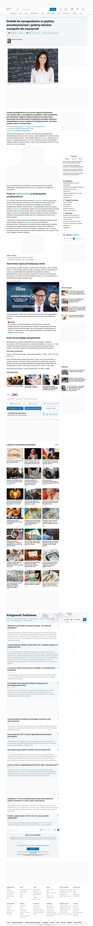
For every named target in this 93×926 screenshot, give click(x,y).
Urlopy (21, 894)
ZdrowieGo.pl (76, 905)
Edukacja (75, 13)
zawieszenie (51, 344)
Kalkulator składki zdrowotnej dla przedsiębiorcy (71, 185)
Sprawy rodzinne (36, 889)
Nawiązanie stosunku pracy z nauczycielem (21, 259)
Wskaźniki (68, 215)
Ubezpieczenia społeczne (69, 211)
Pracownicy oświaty (36, 17)
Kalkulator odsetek (50, 910)
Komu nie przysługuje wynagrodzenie (19, 130)
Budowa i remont (76, 894)
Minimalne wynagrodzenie (65, 907)
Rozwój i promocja (11, 910)
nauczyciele (19, 399)
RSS (58, 922)
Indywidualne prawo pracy (25, 889)
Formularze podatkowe (78, 912)
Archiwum (75, 907)
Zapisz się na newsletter (52, 403)
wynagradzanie (29, 222)
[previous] (41, 830)
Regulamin (45, 922)
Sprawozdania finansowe (65, 896)
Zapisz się (32, 848)
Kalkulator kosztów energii (69, 190)
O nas (8, 922)
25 (67, 240)
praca (17, 324)
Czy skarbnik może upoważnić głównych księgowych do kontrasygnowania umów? (73, 171)
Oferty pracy (75, 915)
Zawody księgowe (10, 896)
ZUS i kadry (9, 894)
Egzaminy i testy (23, 910)
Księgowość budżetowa (19, 17)
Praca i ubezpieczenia (51, 892)
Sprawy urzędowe (37, 894)
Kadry (20, 13)
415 (55, 829)
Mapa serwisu (77, 922)
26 (70, 240)
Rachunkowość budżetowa (21, 618)
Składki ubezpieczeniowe (65, 909)
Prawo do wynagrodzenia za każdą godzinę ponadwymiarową (26, 126)
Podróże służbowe (64, 910)
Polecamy (64, 368)
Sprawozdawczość (33, 618)
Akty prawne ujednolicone (38, 912)
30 (82, 240)
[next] (58, 830)
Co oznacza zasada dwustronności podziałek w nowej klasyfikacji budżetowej (73, 167)
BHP (21, 896)
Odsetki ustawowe (67, 220)
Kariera (52, 922)
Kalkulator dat (66, 198)
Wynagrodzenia (67, 207)
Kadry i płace (28, 17)
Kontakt (63, 922)
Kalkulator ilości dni (68, 196)
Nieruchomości (66, 13)
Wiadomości (10, 618)
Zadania (8, 909)
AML (61, 897)
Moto (59, 13)
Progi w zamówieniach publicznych (71, 218)
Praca (34, 896)
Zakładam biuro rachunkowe (66, 889)
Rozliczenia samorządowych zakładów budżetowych (72, 225)
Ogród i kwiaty (76, 896)
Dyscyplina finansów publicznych (71, 216)
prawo (43, 276)
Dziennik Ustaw (36, 905)
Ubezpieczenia (23, 892)
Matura (21, 914)
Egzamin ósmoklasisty (24, 915)
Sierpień (76, 236)
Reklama (70, 922)
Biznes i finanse (49, 889)
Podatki (42, 618)
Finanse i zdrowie (50, 897)
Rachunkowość (67, 205)
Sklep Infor (35, 897)
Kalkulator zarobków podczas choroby (72, 194)
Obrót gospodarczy (11, 892)
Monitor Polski (36, 907)
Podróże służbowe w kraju (65, 905)
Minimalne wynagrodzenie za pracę (71, 222)
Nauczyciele (22, 909)
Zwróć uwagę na (66, 289)
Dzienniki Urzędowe (37, 909)
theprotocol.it (76, 914)
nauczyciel (16, 144)
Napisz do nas (34, 403)
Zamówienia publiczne (68, 209)
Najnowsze (74, 160)
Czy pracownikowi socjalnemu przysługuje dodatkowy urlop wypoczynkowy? (73, 175)
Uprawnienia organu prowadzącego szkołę (20, 128)
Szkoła (21, 907)
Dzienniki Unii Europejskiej (39, 910)
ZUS (8, 620)
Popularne (67, 160)
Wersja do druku (16, 403)
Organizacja (9, 905)
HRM (21, 897)
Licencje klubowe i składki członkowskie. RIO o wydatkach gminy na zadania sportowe (73, 163)
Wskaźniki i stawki (64, 903)
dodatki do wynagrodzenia (30, 399)
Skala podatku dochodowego (66, 914)
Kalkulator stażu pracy (51, 912)
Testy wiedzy (66, 228)
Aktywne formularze (72, 202)
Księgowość (13, 13)
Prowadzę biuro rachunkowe (66, 891)
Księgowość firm (11, 887)
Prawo (42, 13)
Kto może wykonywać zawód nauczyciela (20, 257)
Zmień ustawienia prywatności (33, 922)
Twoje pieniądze (51, 13)
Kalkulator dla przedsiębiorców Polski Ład (73, 188)
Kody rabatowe (76, 909)
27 (73, 240)
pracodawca (43, 138)
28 (76, 240)
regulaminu (33, 845)
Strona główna (10, 17)
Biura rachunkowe (64, 887)
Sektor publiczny (35, 13)
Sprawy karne (36, 891)
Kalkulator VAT (67, 192)
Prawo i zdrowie (36, 899)
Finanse (75, 892)
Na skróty (75, 903)
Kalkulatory (68, 182)
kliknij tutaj (40, 855)
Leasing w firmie (50, 896)
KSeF (81, 13)
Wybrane (81, 160)
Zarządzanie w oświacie (25, 912)
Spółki (47, 891)
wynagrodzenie (38, 200)
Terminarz (68, 236)
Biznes (26, 13)
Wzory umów (76, 910)
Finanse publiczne (67, 203)
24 (64, 240)
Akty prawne (36, 903)
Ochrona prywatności (17, 922)
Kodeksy (35, 914)
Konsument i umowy (37, 892)
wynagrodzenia (23, 194)
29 (79, 240)
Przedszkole (22, 905)
